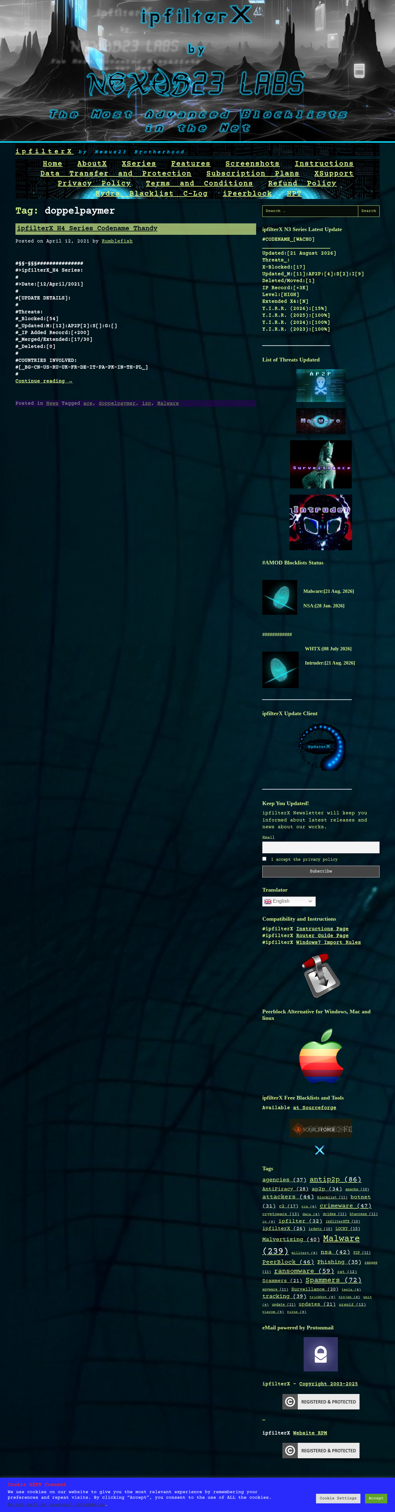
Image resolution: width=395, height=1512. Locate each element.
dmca (311, 1214)
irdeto (320, 1229)
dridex (335, 1214)
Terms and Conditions (199, 184)
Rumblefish (117, 241)
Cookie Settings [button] (338, 1498)
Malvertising (291, 1239)
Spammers (334, 1281)
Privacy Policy (94, 184)
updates (317, 1304)
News (52, 403)
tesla (351, 1290)
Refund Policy (302, 184)
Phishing (339, 1262)
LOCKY (347, 1229)
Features (191, 164)
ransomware (304, 1271)
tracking (284, 1296)
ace (88, 403)
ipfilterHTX (343, 1222)
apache (357, 1190)
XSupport (334, 174)
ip (268, 1222)
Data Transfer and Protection (116, 174)
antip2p (335, 1180)
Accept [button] (376, 1498)
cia (309, 1207)
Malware (168, 403)
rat (347, 1272)
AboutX (92, 164)
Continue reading (44, 381)
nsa (335, 1252)
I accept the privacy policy (303, 859)
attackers (288, 1197)
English (280, 901)
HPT (294, 194)
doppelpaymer (117, 403)
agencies (284, 1180)
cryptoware (280, 1214)
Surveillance (315, 1289)
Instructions (324, 164)
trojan (349, 1297)
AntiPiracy (285, 1189)
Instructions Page (322, 929)
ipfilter (300, 1221)
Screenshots (253, 164)
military (305, 1253)
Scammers (282, 1281)
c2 (288, 1206)
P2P (362, 1253)
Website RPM (310, 1433)
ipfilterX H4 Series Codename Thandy (87, 229)
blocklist (332, 1197)
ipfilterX (44, 152)
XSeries (139, 164)
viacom (273, 1312)
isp (146, 403)
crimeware (346, 1206)
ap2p (327, 1189)
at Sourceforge (314, 1108)
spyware (275, 1289)
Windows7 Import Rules (328, 942)
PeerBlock (288, 1262)
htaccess (364, 1214)
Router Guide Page (322, 936)
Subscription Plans (253, 174)
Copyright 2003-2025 (328, 1384)
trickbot (322, 1297)
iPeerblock (247, 194)
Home (53, 164)
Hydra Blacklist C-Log (152, 194)
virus (296, 1312)
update (284, 1305)
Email (268, 837)
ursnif (352, 1305)
